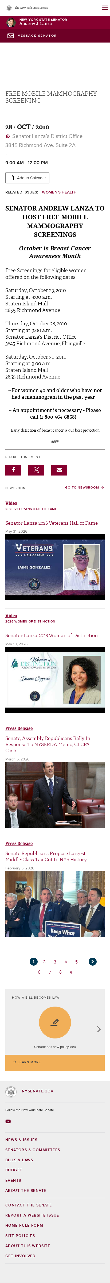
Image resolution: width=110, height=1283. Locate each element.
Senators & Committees (32, 1150)
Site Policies (20, 1236)
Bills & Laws (19, 1160)
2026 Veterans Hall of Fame (31, 509)
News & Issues (21, 1140)
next (99, 1030)
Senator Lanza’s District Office (46, 136)
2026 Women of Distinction (30, 621)
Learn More (29, 1062)
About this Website (27, 1246)
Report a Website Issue (32, 1215)
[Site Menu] (104, 8)
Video (11, 503)
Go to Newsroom (82, 487)
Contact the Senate (28, 1205)
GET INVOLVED (20, 1256)
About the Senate (25, 1191)
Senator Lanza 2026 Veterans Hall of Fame (51, 523)
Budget (13, 1170)
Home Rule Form (24, 1225)
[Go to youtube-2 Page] (8, 1121)
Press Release (19, 728)
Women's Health (59, 192)
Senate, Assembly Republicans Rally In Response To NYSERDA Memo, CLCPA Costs (47, 744)
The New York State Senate (31, 8)
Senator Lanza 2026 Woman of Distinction (51, 636)
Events (13, 1181)
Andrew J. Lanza (35, 23)
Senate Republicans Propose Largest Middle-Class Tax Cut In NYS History (46, 857)
